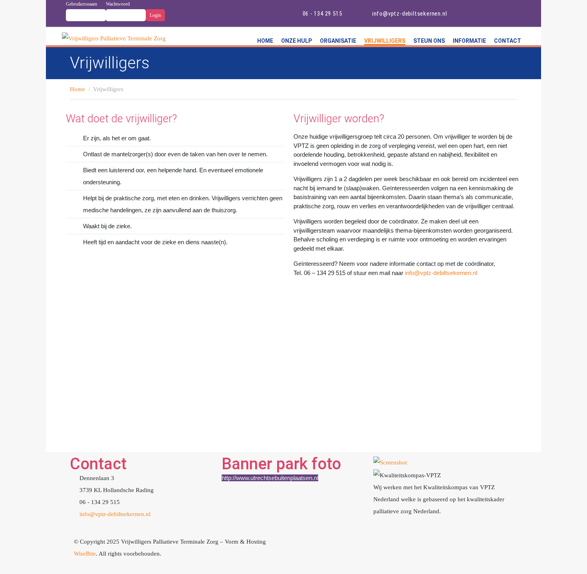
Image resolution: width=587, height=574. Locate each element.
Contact (507, 41)
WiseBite (85, 553)
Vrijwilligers (384, 41)
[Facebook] (478, 12)
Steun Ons (429, 41)
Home (265, 41)
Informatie (469, 41)
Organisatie (338, 41)
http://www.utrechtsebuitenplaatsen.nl (270, 477)
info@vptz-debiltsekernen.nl (441, 272)
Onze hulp (296, 41)
